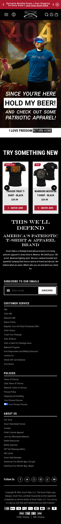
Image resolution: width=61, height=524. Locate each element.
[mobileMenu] (6, 14)
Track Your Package (13, 334)
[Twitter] (27, 479)
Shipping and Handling (14, 396)
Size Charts (9, 364)
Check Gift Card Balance (14, 360)
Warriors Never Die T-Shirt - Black (46, 193)
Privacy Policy (10, 392)
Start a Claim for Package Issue (17, 343)
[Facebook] (20, 479)
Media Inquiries (10, 445)
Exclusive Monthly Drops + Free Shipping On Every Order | (28, 4)
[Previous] (3, 4)
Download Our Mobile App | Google (19, 461)
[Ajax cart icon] (56, 14)
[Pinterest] (40, 479)
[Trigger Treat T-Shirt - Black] (15, 174)
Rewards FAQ (9, 318)
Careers (7, 428)
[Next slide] (54, 187)
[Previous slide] (7, 187)
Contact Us (9, 355)
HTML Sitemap (23, 517)
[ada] (13, 14)
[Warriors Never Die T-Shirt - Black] (46, 174)
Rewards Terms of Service (15, 387)
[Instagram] (33, 479)
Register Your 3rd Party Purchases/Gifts (21, 326)
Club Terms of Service (13, 383)
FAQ (5, 309)
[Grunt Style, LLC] (30, 14)
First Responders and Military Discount (21, 351)
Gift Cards (8, 453)
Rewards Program (11, 347)
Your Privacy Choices (13, 400)
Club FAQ (8, 313)
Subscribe (47, 290)
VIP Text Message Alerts (14, 449)
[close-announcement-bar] (57, 5)
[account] (51, 14)
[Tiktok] (47, 479)
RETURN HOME (42, 131)
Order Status (9, 330)
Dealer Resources (11, 440)
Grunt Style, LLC (29, 492)
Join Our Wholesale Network (16, 436)
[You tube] (54, 479)
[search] (47, 14)
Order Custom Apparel (14, 432)
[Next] (53, 4)
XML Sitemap (39, 517)
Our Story (8, 419)
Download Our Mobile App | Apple (19, 466)
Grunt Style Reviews (12, 457)
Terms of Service (11, 379)
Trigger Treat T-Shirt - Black (15, 193)
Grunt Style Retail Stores (14, 424)
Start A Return (10, 339)
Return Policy (9, 322)
